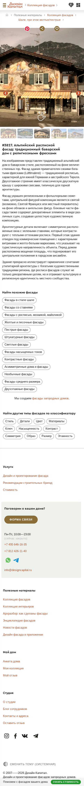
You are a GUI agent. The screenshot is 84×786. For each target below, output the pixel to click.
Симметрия (13, 436)
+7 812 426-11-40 (15, 551)
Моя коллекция (13, 668)
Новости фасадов (15, 627)
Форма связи (21, 519)
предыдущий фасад (6, 93)
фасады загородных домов (50, 398)
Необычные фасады (18, 374)
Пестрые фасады (16, 329)
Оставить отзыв (14, 723)
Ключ (9, 428)
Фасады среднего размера (22, 381)
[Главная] (7, 15)
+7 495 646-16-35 (15, 544)
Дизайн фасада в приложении (23, 634)
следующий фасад (78, 93)
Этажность (65, 436)
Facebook (15, 736)
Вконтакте (25, 736)
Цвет (39, 421)
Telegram (35, 736)
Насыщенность (29, 428)
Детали (25, 421)
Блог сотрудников (15, 709)
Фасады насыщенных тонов (23, 351)
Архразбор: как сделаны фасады (25, 613)
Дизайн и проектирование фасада (25, 475)
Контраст (52, 428)
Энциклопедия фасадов (19, 620)
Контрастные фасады (19, 359)
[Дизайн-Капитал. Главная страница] (15, 5)
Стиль (9, 421)
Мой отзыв (10, 675)
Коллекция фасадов (41, 5)
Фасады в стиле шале (19, 300)
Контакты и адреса (15, 716)
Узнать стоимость (66, 782)
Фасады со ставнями (18, 307)
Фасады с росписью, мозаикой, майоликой (33, 314)
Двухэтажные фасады (19, 389)
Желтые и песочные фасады (24, 322)
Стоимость (10, 489)
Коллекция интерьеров (18, 606)
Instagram (7, 736)
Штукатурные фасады (19, 337)
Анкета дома (11, 661)
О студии (9, 701)
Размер (47, 436)
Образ (31, 436)
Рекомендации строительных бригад (27, 482)
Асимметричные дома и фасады (26, 366)
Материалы (56, 421)
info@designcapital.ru (18, 570)
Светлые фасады (16, 344)
